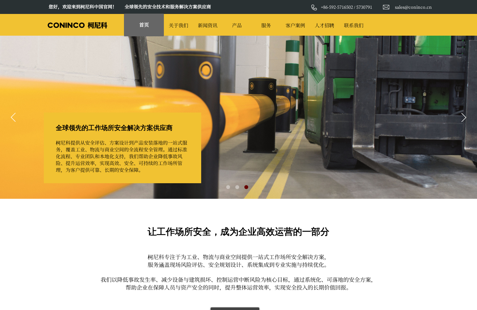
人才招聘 (324, 25)
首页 (144, 24)
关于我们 (178, 25)
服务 (266, 25)
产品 (237, 25)
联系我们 (353, 25)
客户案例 (295, 25)
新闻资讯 (207, 25)
